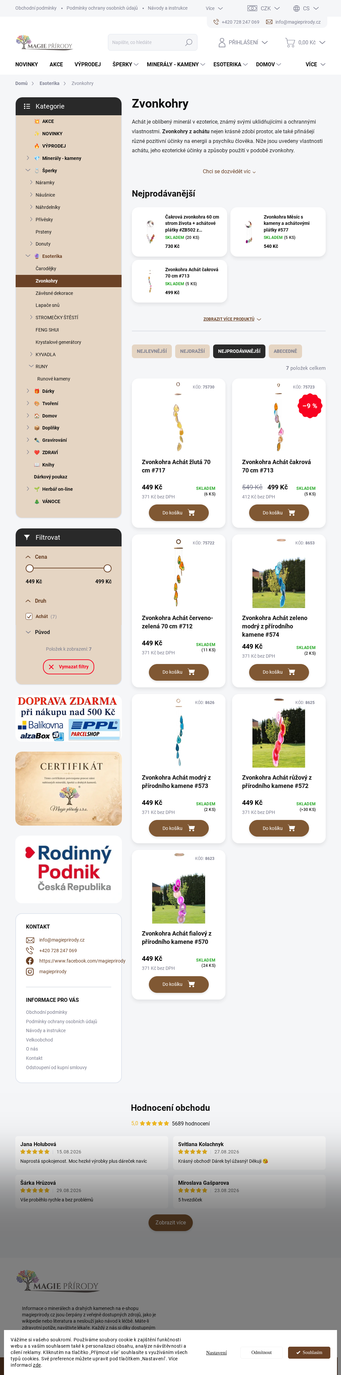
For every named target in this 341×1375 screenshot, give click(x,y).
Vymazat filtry (74, 666)
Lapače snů (48, 305)
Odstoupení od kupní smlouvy (56, 1067)
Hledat (188, 42)
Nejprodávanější (239, 351)
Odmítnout (261, 1352)
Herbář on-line (57, 489)
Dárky (48, 391)
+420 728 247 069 (58, 950)
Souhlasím (312, 1352)
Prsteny (44, 232)
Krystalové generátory (58, 342)
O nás (32, 1048)
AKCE (48, 121)
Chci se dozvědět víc (226, 171)
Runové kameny (53, 378)
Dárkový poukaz (50, 476)
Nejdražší (192, 351)
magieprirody (53, 971)
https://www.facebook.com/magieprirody (82, 961)
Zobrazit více (171, 1222)
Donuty (43, 244)
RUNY (42, 366)
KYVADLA (46, 354)
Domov (49, 415)
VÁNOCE (51, 501)
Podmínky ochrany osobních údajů (102, 8)
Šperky (49, 170)
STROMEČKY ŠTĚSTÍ (57, 317)
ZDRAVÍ (50, 452)
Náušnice (45, 195)
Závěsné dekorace (54, 293)
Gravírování (54, 440)
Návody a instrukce (167, 8)
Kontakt (34, 1058)
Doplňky (50, 427)
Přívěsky (44, 219)
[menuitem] (29, 65)
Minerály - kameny (61, 158)
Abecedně (285, 351)
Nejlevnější (152, 351)
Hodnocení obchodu (170, 1108)
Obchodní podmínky (36, 8)
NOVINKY (52, 133)
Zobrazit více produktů (228, 319)
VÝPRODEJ (54, 146)
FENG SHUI (47, 330)
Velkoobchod (39, 1039)
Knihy (48, 464)
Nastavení (216, 1352)
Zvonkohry (47, 281)
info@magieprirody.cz (62, 940)
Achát (45, 616)
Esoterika (52, 256)
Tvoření (50, 403)
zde (37, 1365)
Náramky (45, 182)
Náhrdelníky (48, 207)
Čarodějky (46, 268)
